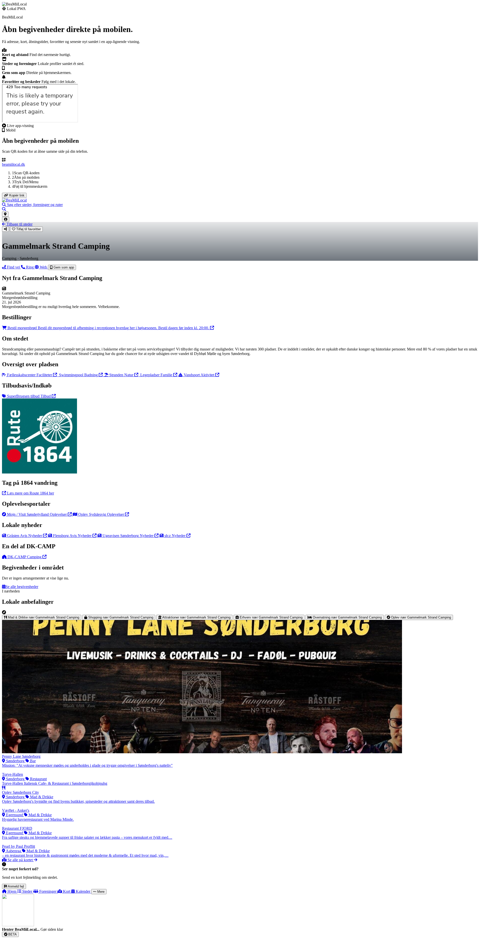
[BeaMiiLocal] (14, 200)
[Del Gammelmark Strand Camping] (5, 229)
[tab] (41, 617)
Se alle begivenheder (22, 586)
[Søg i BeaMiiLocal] (4, 209)
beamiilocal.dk (13, 164)
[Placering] (5, 214)
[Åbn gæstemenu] (5, 219)
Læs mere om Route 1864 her (30, 493)
